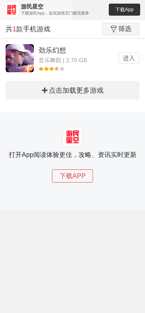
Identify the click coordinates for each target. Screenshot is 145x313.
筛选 (124, 28)
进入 (129, 58)
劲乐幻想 (52, 50)
